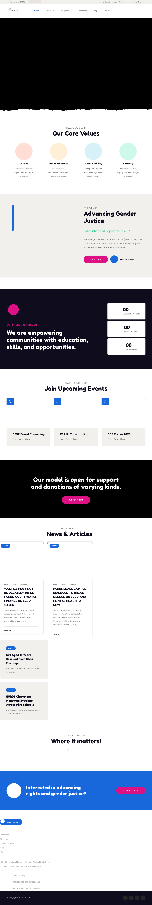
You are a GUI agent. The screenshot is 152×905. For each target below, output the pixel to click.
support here (76, 500)
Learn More (20, 92)
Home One (4, 835)
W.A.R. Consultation (74, 434)
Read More (9, 631)
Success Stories (7, 843)
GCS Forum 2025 (119, 434)
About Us (50, 10)
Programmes (66, 10)
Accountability (93, 163)
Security (128, 163)
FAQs (2, 852)
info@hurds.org (136, 2)
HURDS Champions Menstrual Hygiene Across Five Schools (20, 700)
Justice (24, 163)
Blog (95, 10)
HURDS (7, 584)
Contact (107, 10)
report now (12, 823)
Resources (82, 10)
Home (36, 10)
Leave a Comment (20, 584)
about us (96, 259)
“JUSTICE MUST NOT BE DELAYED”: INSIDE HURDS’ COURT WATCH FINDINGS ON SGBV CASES (20, 597)
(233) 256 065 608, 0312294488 (26, 882)
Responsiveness (58, 163)
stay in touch (130, 790)
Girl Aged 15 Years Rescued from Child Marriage (19, 659)
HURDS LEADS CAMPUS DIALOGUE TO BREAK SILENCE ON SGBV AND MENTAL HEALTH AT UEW (69, 597)
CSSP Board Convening (28, 434)
